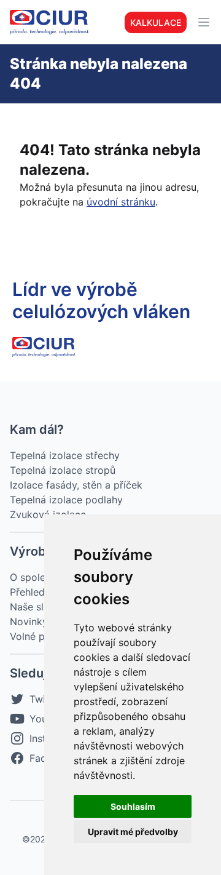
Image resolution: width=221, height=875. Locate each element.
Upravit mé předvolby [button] (133, 831)
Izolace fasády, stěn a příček (76, 485)
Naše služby (38, 607)
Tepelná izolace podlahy (66, 499)
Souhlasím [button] (132, 806)
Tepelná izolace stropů (62, 470)
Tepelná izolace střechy (65, 455)
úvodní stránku (121, 202)
